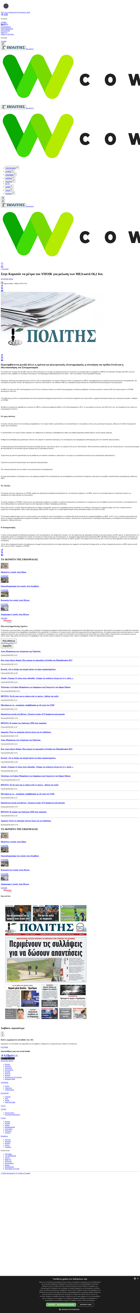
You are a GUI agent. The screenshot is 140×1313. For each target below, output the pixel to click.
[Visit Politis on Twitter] (4, 1056)
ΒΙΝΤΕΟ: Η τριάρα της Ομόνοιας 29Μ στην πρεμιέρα (23, 723)
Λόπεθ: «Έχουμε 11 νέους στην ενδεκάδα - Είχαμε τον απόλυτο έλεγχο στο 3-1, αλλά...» (37, 678)
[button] (70, 1309)
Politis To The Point (7, 34)
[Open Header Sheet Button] (3, 44)
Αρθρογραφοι (9, 1090)
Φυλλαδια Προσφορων (12, 1114)
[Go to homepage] (13, 48)
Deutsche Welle (10, 1079)
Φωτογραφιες (9, 1163)
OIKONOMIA (10, 175)
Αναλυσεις (8, 1088)
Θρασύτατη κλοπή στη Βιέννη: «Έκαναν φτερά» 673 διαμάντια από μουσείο (33, 714)
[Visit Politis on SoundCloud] (14, 1056)
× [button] (137, 1278)
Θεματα (7, 1143)
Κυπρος (7, 1064)
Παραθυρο (9, 193)
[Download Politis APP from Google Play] (11, 1059)
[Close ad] (2, 1035)
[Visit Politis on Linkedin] (9, 1056)
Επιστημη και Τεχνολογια (13, 1077)
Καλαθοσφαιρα (10, 1127)
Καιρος (7, 1165)
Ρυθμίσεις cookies (76, 1300)
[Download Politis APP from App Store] (4, 1059)
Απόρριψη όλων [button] (86, 1305)
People (7, 1100)
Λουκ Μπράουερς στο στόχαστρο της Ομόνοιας (21, 651)
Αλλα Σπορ (8, 1129)
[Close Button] (2, 1033)
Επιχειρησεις (9, 1070)
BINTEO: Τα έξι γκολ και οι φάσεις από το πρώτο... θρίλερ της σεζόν (30, 696)
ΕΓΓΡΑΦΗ (4, 1047)
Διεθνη (7, 1125)
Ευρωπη (7, 1073)
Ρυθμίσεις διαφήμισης (73, 1298)
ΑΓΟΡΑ (8, 187)
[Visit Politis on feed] (17, 1056)
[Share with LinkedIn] (2, 290)
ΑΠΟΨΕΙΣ (9, 178)
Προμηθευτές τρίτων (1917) (67, 1290)
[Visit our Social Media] (2, 15)
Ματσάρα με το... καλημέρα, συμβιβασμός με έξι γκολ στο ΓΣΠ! (28, 705)
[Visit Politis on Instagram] (7, 1056)
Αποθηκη (8, 1147)
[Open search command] (3, 198)
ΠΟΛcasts (8, 1161)
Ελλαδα (7, 1072)
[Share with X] (2, 288)
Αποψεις (8, 1133)
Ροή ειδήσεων (9, 641)
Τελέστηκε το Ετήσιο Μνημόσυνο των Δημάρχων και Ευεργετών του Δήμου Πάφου (36, 687)
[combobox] (135, 1278)
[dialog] (70, 1294)
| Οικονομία (5, 269)
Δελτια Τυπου (9, 1113)
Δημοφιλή (7, 646)
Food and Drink (10, 1102)
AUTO (7, 183)
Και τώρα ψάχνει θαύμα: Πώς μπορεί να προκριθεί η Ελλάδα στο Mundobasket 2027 (36, 660)
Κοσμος (7, 1075)
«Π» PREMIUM (10, 1156)
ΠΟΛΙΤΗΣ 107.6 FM (12, 1169)
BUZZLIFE (9, 181)
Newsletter (8, 1154)
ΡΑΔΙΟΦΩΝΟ (6, 27)
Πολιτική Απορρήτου (89, 1300)
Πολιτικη (8, 1066)
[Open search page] (2, 264)
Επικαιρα (8, 1141)
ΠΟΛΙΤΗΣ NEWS (11, 168)
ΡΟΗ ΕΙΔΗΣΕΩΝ (7, 29)
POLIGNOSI (5, 31)
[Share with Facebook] (2, 285)
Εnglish (3, 22)
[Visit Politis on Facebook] (2, 1056)
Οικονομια (8, 1068)
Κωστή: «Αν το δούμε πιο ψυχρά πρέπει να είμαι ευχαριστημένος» (28, 669)
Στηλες (7, 1086)
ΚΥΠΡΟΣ (8, 171)
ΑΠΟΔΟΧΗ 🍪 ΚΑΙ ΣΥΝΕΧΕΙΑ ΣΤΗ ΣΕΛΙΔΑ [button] (61, 1305)
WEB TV (4, 32)
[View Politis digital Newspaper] (70, 962)
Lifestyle (8, 1097)
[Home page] (2, 267)
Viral (6, 1098)
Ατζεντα (7, 1139)
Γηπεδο (8, 190)
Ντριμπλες (8, 1131)
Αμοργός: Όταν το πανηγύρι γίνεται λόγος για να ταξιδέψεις (26, 732)
